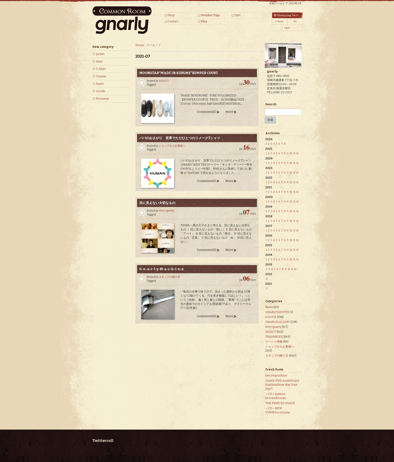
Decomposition (276, 375)
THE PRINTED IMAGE (280, 403)
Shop (171, 15)
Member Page (210, 15)
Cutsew (101, 76)
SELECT (164, 80)
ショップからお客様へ (172, 145)
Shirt (99, 61)
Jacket (100, 54)
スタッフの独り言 (169, 276)
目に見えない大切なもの (157, 203)
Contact (173, 21)
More (229, 112)
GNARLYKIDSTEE (277, 312)
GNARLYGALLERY (277, 322)
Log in (287, 27)
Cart (238, 15)
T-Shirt (101, 69)
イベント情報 (274, 341)
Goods (100, 91)
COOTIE (270, 317)
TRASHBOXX (274, 336)
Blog (204, 21)
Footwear (102, 99)
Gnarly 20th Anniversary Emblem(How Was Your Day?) (282, 385)
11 (294, 153)
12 (297, 153)
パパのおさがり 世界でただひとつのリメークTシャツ (179, 138)
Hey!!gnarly (166, 210)
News (269, 307)
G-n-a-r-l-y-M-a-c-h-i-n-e (161, 269)
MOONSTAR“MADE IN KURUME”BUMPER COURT (178, 73)
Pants (100, 84)
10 (291, 153)
